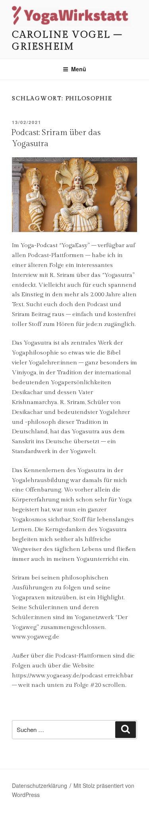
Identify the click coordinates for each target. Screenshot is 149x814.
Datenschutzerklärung (39, 785)
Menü (78, 69)
